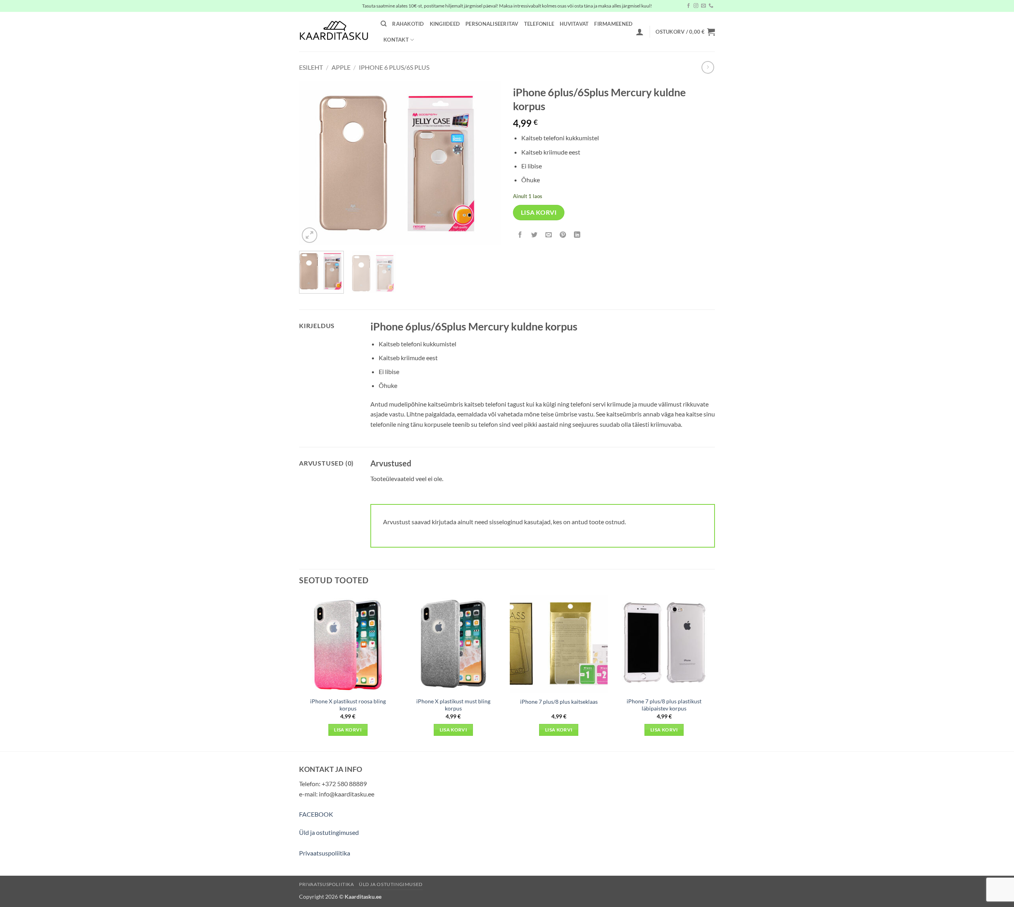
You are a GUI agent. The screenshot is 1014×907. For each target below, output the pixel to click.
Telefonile (539, 24)
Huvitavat (574, 24)
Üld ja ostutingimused (329, 832)
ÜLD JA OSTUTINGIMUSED (391, 884)
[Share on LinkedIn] (577, 235)
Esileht (311, 67)
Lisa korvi (539, 212)
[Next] (487, 163)
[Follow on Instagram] (696, 6)
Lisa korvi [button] (347, 729)
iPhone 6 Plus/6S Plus (394, 67)
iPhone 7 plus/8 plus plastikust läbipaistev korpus (664, 705)
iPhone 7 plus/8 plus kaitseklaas (559, 701)
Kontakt (396, 39)
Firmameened (613, 24)
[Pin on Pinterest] (563, 235)
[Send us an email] (703, 6)
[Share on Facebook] (520, 235)
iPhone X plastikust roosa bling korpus (348, 705)
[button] (640, 31)
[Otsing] (384, 23)
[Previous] (313, 163)
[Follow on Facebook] (688, 6)
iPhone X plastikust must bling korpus (453, 705)
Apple (341, 67)
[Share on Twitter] (534, 235)
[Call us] (711, 6)
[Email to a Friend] (548, 235)
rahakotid (408, 24)
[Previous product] (707, 67)
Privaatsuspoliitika (324, 853)
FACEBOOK (316, 814)
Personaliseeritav (491, 24)
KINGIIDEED (445, 24)
